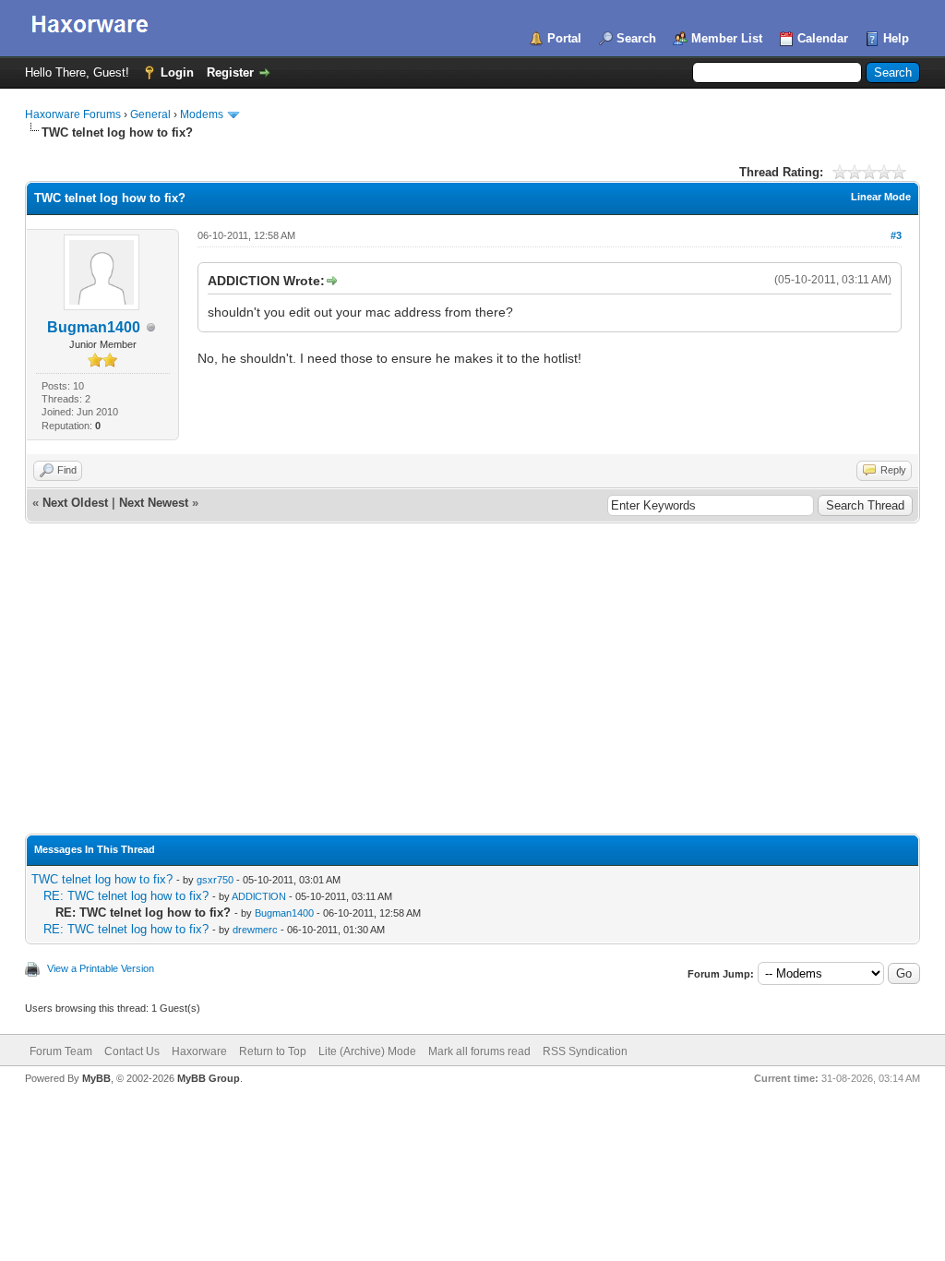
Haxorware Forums (73, 114)
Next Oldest (75, 503)
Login (177, 72)
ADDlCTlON (259, 896)
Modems (201, 114)
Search (636, 38)
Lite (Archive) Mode (367, 1051)
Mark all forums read (479, 1051)
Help (896, 38)
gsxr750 (215, 879)
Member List (726, 38)
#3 (896, 235)
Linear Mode (881, 196)
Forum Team (61, 1051)
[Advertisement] (472, 695)
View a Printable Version (100, 968)
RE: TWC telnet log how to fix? (126, 896)
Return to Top (272, 1051)
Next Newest (153, 503)
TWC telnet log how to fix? (102, 879)
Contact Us (132, 1051)
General (150, 114)
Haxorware (199, 1051)
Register (230, 72)
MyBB (96, 1078)
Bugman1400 (93, 327)
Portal (564, 38)
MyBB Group (208, 1078)
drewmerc (255, 929)
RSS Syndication (585, 1051)
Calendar (822, 38)
